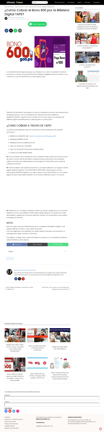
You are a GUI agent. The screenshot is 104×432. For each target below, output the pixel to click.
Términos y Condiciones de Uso (14, 419)
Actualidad (70, 2)
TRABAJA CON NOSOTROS (12, 428)
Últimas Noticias (60, 2)
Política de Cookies (10, 421)
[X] (11, 31)
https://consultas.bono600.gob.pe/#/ (42, 136)
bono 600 (10, 258)
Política (79, 2)
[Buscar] (46, 2)
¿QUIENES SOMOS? (10, 426)
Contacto (7, 417)
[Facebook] (6, 31)
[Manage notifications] (100, 429)
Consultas (96, 2)
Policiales (87, 2)
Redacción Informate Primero (16, 17)
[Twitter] (19, 278)
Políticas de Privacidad (11, 424)
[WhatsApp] (15, 31)
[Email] (20, 31)
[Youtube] (23, 278)
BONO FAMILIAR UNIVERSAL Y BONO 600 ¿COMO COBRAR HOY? (19, 288)
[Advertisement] (37, 94)
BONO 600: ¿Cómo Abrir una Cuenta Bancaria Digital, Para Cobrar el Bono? (55, 288)
